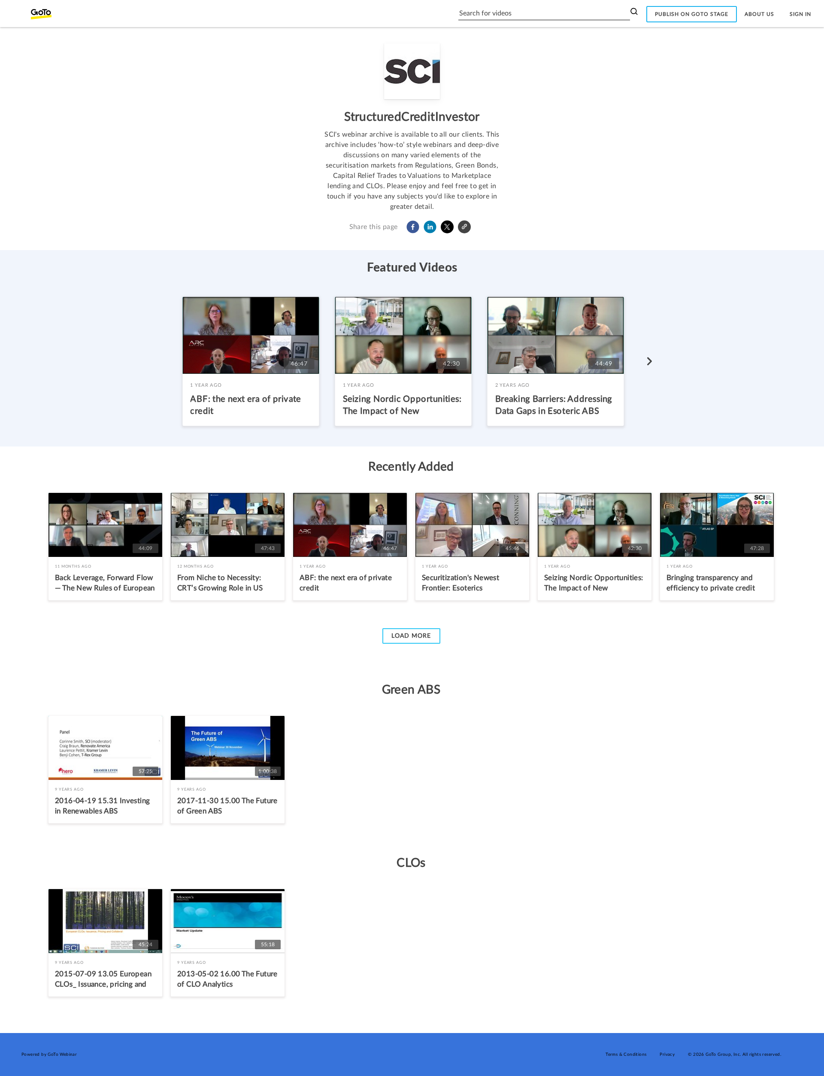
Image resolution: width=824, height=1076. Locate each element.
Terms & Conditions (626, 1054)
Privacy (667, 1054)
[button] (412, 226)
